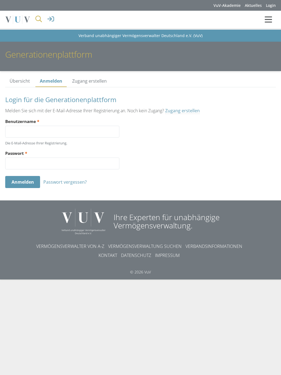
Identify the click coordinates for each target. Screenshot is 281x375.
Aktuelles (253, 5)
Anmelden (51, 81)
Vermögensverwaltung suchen (145, 246)
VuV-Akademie (227, 5)
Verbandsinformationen (214, 246)
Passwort (16, 153)
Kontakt (108, 255)
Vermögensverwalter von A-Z (70, 246)
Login (271, 5)
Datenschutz (136, 255)
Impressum (167, 255)
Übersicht (20, 81)
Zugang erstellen (89, 81)
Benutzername (22, 121)
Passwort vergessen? (65, 182)
